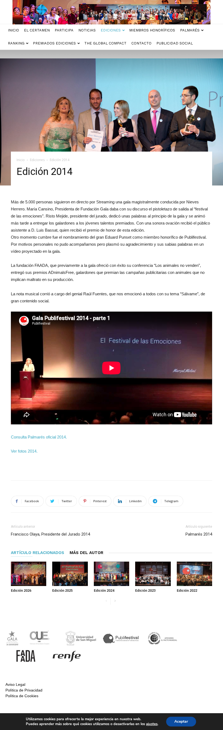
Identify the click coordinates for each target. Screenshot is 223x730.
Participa (64, 30)
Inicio (13, 30)
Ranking (16, 43)
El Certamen (37, 30)
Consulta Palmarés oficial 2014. (39, 437)
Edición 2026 (21, 590)
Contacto (141, 43)
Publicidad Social (174, 43)
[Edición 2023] (153, 574)
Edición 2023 (145, 590)
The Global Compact (105, 43)
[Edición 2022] (194, 574)
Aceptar (181, 721)
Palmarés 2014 (198, 534)
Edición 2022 (187, 590)
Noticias (87, 30)
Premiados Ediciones (54, 43)
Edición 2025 (62, 590)
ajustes (151, 724)
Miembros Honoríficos (152, 30)
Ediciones (111, 30)
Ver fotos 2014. (24, 451)
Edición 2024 (104, 590)
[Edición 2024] (111, 574)
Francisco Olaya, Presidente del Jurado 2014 (50, 534)
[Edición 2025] (70, 574)
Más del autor (86, 552)
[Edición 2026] (28, 574)
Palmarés (190, 30)
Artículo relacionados (37, 552)
